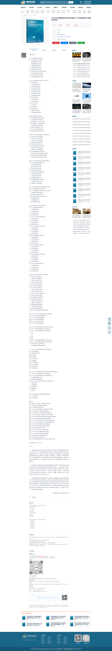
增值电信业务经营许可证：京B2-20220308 (71, 649)
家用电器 (58, 12)
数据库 (34, 497)
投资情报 (64, 7)
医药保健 (74, 10)
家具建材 (53, 12)
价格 (54, 24)
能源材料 (27, 10)
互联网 (34, 15)
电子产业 (63, 12)
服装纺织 (89, 10)
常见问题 (58, 640)
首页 (22, 15)
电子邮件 (54, 39)
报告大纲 (34, 50)
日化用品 (84, 10)
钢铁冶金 (32, 10)
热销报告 (74, 148)
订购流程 (64, 50)
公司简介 (58, 637)
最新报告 (74, 116)
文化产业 (58, 10)
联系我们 (65, 637)
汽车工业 (32, 12)
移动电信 (53, 10)
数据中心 (56, 7)
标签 (30, 497)
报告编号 (54, 29)
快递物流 (37, 12)
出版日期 (54, 32)
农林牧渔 (42, 12)
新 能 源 (22, 10)
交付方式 (54, 34)
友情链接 (65, 642)
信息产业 (48, 10)
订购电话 (54, 36)
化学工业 (37, 10)
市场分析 (48, 7)
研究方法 (44, 50)
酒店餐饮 (74, 12)
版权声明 (58, 642)
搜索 (71, 2)
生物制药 (79, 10)
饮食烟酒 (79, 12)
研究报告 (31, 7)
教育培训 (63, 10)
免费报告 (88, 7)
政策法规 (80, 7)
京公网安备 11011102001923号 (76, 648)
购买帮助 (65, 639)
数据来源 (54, 50)
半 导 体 (68, 12)
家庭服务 (89, 12)
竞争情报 (72, 7)
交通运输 (27, 12)
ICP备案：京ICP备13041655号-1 (57, 649)
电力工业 (22, 12)
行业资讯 (39, 7)
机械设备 (42, 10)
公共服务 (84, 12)
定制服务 (65, 640)
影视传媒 (68, 10)
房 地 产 (48, 12)
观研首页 (23, 7)
